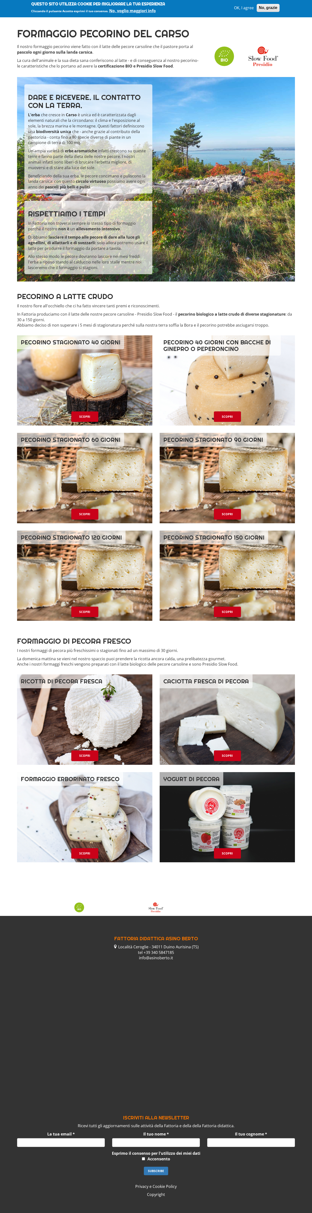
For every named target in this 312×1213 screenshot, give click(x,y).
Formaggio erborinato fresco (70, 779)
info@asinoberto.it (156, 958)
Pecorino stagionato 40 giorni (70, 342)
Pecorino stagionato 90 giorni (213, 439)
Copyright (156, 1194)
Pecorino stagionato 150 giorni (213, 537)
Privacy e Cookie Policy (156, 1186)
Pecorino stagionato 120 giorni (71, 537)
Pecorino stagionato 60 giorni (70, 439)
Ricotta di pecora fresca (61, 681)
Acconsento (158, 1159)
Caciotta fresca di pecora (206, 681)
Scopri (84, 417)
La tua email (61, 1134)
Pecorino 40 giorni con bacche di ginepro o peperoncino (217, 345)
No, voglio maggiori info (132, 10)
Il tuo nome (156, 1134)
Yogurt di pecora (191, 779)
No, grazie (268, 8)
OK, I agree (244, 7)
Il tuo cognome (251, 1134)
